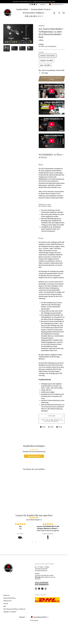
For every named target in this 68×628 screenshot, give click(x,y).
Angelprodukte (22, 9)
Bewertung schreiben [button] (34, 456)
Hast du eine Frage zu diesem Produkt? (51, 420)
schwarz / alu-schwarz (47, 55)
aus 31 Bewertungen (33, 520)
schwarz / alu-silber (46, 60)
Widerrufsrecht (7, 601)
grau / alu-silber (45, 65)
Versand (51, 416)
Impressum (6, 595)
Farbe (41, 52)
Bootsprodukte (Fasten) (41, 9)
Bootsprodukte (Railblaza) (33, 12)
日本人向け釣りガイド (34, 16)
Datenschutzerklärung (9, 598)
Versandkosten (52, 46)
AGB (4, 606)
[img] (34, 518)
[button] (33, 542)
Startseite (41, 25)
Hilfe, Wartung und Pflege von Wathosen (14, 609)
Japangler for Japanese (9, 612)
